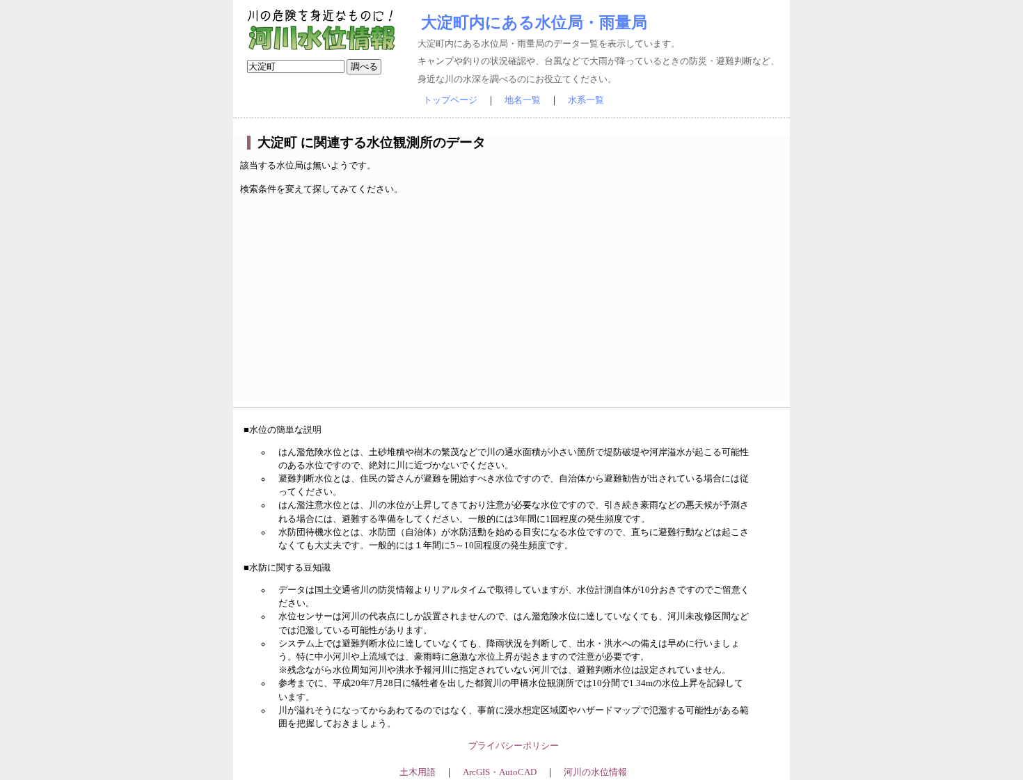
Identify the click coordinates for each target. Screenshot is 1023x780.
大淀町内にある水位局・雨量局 (534, 22)
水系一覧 (586, 100)
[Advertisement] (513, 302)
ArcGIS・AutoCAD (500, 772)
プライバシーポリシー (513, 746)
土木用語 (417, 772)
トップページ (450, 100)
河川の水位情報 (595, 772)
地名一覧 (523, 100)
